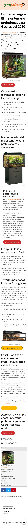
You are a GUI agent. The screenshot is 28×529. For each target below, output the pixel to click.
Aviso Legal (6, 511)
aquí (8, 403)
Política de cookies (8, 506)
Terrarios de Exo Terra (13, 199)
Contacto (5, 513)
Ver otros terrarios (9, 408)
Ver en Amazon (8, 85)
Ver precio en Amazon (12, 242)
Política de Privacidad (9, 508)
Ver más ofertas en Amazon (12, 348)
